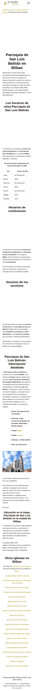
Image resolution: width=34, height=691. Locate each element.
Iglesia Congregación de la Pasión (17, 643)
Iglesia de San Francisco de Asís (17, 629)
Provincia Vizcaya (21, 10)
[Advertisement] (17, 33)
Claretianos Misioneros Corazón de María (17, 652)
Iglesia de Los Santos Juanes (17, 638)
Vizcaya (20, 435)
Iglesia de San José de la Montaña (17, 624)
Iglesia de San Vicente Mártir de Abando (17, 610)
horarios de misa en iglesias (21, 566)
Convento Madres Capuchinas (17, 647)
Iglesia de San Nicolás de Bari (17, 620)
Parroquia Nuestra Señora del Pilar (17, 576)
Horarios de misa (8, 10)
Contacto (19, 679)
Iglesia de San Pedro (17, 615)
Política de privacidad (9, 677)
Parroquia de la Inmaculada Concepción (17, 592)
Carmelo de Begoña (17, 661)
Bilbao (5, 12)
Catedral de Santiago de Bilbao (17, 657)
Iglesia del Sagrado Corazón (17, 606)
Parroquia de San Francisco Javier (17, 587)
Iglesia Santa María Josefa (17, 601)
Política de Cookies (21, 677)
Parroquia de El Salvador (17, 597)
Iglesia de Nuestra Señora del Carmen (17, 634)
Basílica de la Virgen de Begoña (17, 666)
